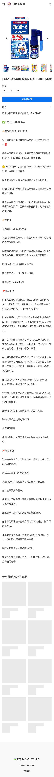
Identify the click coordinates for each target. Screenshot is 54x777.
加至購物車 (27, 99)
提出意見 (27, 771)
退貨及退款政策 (29, 765)
